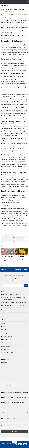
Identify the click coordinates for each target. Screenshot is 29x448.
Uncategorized (5, 359)
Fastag (3, 319)
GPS (3, 326)
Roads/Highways (6, 333)
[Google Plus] (22, 269)
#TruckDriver (11, 239)
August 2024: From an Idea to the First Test (11, 294)
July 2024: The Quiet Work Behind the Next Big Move (14, 302)
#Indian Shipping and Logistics (9, 234)
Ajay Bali (4, 14)
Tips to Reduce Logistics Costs (17, 388)
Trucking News (5, 349)
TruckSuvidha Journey (7, 356)
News (3, 329)
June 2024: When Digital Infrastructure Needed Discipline (15, 305)
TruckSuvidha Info (6, 352)
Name (2, 420)
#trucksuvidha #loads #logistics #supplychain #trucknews (11, 241)
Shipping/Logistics (6, 336)
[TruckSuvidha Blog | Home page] (6, 2)
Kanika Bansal (5, 383)
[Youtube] (25, 269)
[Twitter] (18, 269)
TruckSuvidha (24, 241)
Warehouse (4, 365)
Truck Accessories (6, 346)
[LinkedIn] (20, 269)
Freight (3, 323)
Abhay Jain (4, 402)
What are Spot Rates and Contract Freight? (17, 104)
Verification (4, 362)
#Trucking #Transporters (19, 239)
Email (2, 425)
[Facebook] (16, 269)
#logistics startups (5, 239)
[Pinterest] (27, 269)
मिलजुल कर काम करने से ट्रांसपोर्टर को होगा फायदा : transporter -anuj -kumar (19, 258)
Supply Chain (5, 339)
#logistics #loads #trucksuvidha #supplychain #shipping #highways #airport (14, 237)
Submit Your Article (6, 374)
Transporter (4, 5)
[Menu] (27, 2)
